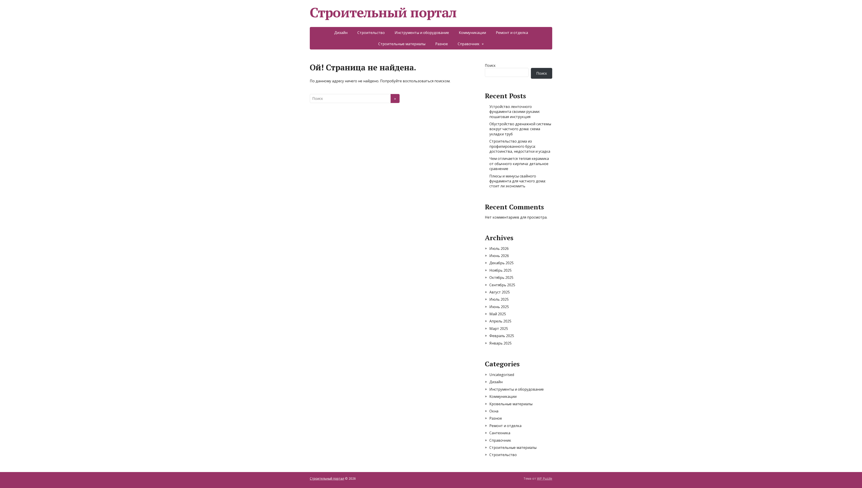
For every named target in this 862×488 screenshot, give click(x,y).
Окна (493, 411)
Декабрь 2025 (501, 262)
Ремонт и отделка (512, 32)
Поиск (490, 65)
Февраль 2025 (501, 335)
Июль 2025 (499, 299)
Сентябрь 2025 (502, 284)
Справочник (468, 43)
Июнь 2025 (499, 306)
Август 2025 (499, 292)
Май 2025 (497, 313)
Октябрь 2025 (501, 277)
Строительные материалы (401, 43)
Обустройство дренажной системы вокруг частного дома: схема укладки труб (520, 129)
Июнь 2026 (499, 255)
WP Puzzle (544, 478)
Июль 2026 (499, 248)
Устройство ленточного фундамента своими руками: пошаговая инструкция (514, 111)
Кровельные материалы (510, 403)
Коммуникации (472, 32)
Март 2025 (498, 328)
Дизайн (340, 32)
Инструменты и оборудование (422, 32)
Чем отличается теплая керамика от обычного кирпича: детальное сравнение (519, 163)
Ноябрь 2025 (500, 270)
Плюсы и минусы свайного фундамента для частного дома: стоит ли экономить (517, 181)
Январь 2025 (500, 343)
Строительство (371, 32)
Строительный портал (383, 12)
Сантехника (499, 432)
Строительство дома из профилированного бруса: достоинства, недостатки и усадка (519, 146)
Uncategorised (501, 374)
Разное (441, 43)
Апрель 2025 (500, 321)
